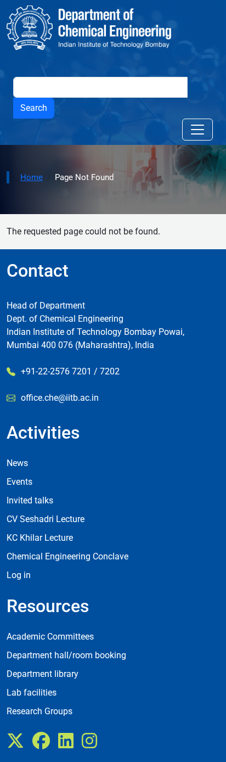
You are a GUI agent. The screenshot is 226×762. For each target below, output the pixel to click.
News (17, 463)
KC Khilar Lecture (40, 538)
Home (31, 177)
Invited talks (30, 500)
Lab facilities (31, 692)
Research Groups (39, 711)
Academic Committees (50, 636)
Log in (19, 575)
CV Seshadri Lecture (45, 519)
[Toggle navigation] (197, 130)
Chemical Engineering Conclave (67, 556)
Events (19, 482)
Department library (42, 674)
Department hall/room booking (66, 655)
